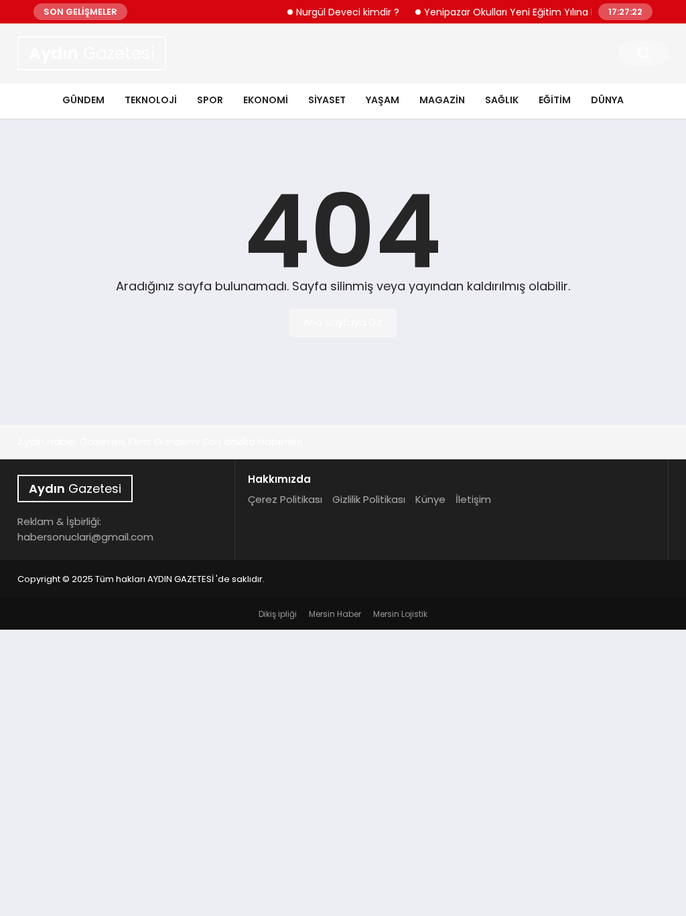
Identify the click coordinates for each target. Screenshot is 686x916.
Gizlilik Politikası (368, 499)
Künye (430, 499)
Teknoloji (151, 100)
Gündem (83, 100)
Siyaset (327, 100)
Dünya (607, 100)
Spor (210, 100)
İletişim (473, 499)
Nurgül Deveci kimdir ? (341, 12)
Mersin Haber (335, 614)
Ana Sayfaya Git (343, 322)
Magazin (442, 100)
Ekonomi (265, 100)
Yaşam (382, 100)
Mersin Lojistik (400, 614)
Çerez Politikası (285, 499)
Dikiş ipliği (278, 614)
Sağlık (502, 100)
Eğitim (555, 100)
